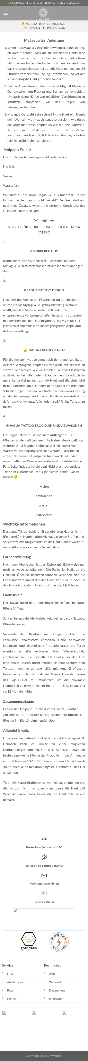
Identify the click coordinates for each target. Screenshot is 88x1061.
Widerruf (55, 982)
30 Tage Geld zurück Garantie (44, 865)
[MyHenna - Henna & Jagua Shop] (44, 13)
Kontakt (12, 998)
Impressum (56, 998)
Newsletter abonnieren (44, 883)
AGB (52, 973)
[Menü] (5, 13)
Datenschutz (57, 990)
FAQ (10, 973)
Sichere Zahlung (44, 902)
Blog (10, 990)
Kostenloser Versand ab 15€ (44, 847)
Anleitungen (15, 982)
